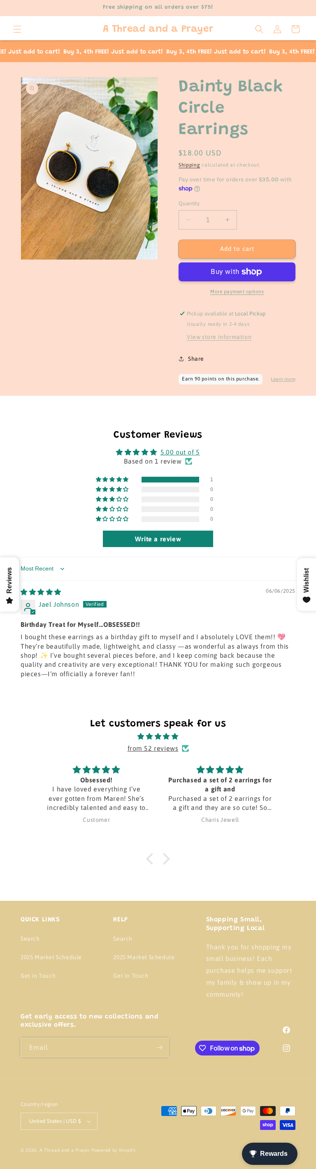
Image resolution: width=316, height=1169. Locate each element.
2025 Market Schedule (51, 957)
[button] (17, 29)
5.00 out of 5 (180, 452)
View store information (219, 337)
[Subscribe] (159, 1047)
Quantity (189, 203)
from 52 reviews (153, 748)
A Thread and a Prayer (65, 1150)
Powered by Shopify (113, 1150)
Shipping (189, 165)
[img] (41, 592)
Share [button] (196, 358)
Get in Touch (38, 975)
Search (30, 938)
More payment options (237, 292)
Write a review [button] (158, 539)
